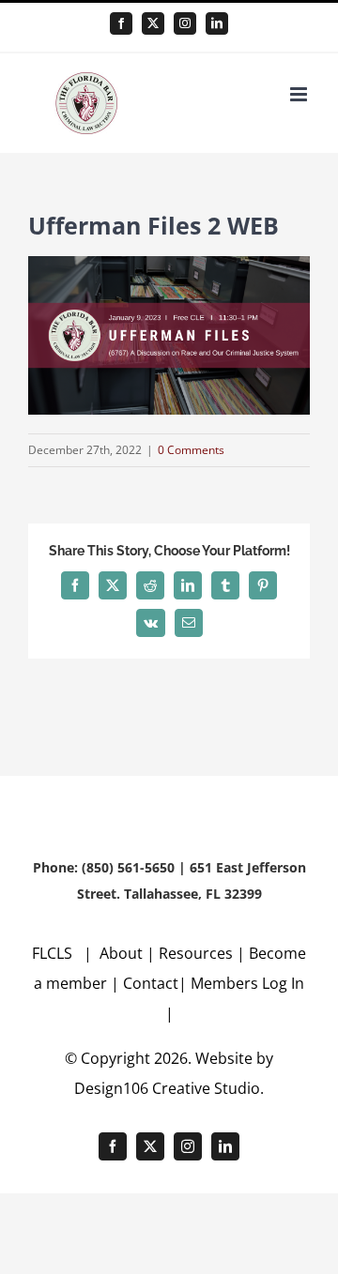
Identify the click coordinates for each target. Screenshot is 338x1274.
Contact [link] (150, 983)
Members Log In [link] (247, 983)
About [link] (123, 953)
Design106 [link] (111, 1088)
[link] (121, 23)
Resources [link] (196, 953)
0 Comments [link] (191, 450)
